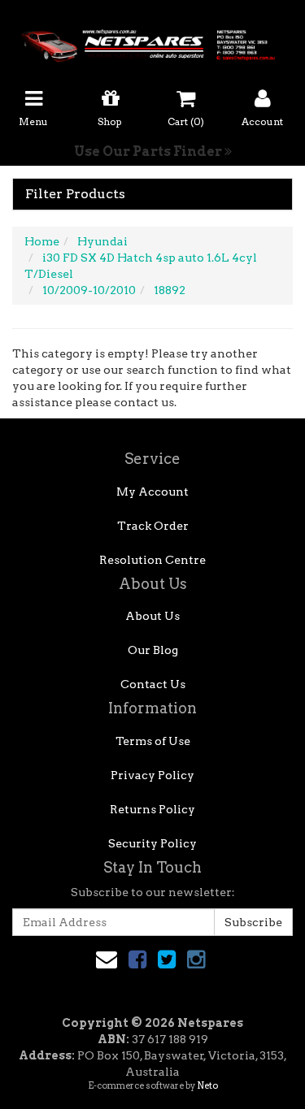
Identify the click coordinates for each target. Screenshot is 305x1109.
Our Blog (153, 649)
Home (41, 241)
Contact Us (152, 684)
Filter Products (75, 194)
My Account (152, 491)
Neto (207, 1085)
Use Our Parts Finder (149, 151)
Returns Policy (152, 809)
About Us (152, 615)
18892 (169, 290)
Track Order (153, 525)
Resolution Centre (152, 559)
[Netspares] (152, 40)
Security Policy (152, 843)
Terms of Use (152, 740)
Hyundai (102, 241)
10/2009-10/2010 (89, 290)
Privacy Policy (152, 775)
